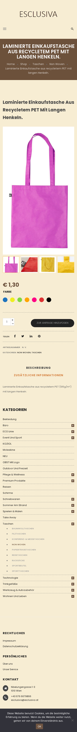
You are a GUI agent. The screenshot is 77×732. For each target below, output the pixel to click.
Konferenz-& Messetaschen (28, 539)
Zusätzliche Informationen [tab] (38, 375)
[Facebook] (15, 336)
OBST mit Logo (11, 462)
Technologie (10, 578)
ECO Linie (8, 431)
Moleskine (9, 450)
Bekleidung (9, 419)
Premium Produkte (14, 480)
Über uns (8, 663)
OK (39, 726)
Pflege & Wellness (14, 474)
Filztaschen (19, 533)
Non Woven (57, 64)
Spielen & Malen (12, 511)
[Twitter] (22, 336)
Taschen (38, 64)
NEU (5, 456)
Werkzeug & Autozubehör (18, 590)
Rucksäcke (18, 560)
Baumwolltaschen (23, 528)
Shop (23, 64)
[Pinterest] (39, 336)
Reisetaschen (19, 555)
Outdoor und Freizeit (15, 468)
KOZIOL (7, 443)
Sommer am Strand (15, 505)
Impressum (9, 640)
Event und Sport (12, 437)
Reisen (7, 487)
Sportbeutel (19, 565)
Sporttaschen (20, 571)
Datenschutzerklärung (15, 646)
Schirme (8, 493)
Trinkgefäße (10, 584)
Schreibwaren (11, 499)
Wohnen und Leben (15, 596)
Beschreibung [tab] (38, 368)
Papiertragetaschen (24, 549)
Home (11, 64)
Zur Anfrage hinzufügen (52, 323)
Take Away (9, 517)
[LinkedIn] (31, 336)
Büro (5, 425)
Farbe (7, 291)
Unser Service (10, 669)
